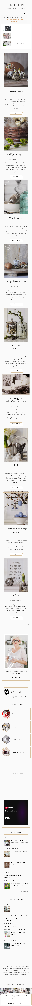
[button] (14, 10)
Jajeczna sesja (16, 90)
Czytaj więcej (16, 113)
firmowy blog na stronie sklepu (17, 974)
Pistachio (7, 837)
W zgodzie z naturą (16, 281)
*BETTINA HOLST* (9, 923)
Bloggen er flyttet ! (10, 926)
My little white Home (11, 848)
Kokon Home (22, 292)
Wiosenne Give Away (18, 752)
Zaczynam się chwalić (19, 739)
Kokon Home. (16, 414)
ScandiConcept (9, 859)
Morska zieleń (16, 217)
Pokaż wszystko (24, 891)
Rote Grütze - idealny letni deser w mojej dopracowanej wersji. (19, 842)
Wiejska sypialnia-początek (19, 851)
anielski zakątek (9, 880)
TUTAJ (8, 101)
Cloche (16, 465)
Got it (21, 1003)
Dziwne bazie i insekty (16, 347)
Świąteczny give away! (19, 714)
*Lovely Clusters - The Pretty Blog (15, 929)
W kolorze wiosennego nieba (16, 530)
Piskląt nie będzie (16, 154)
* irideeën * (7, 904)
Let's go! (16, 595)
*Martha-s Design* (10, 940)
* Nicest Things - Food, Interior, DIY (15, 915)
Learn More (11, 1003)
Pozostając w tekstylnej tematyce (16, 400)
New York (14, 907)
